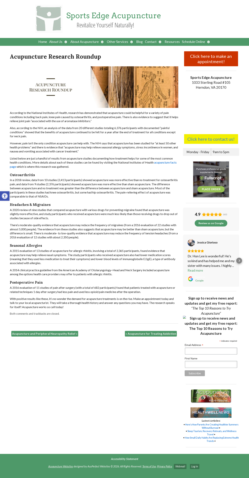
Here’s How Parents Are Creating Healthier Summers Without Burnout (211, 426)
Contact (151, 42)
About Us (55, 42)
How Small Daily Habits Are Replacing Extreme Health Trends (212, 439)
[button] (4, 196)
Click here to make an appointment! (211, 58)
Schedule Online (193, 42)
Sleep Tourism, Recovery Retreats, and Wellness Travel (211, 433)
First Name (191, 358)
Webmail (180, 466)
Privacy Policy (164, 466)
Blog (139, 42)
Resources (172, 42)
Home (42, 42)
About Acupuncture (84, 42)
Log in (194, 466)
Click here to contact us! (211, 139)
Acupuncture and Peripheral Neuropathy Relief (44, 333)
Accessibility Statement (124, 458)
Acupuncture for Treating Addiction (151, 333)
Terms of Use (149, 466)
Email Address (194, 345)
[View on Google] (191, 242)
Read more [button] (195, 270)
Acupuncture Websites (60, 466)
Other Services (117, 42)
